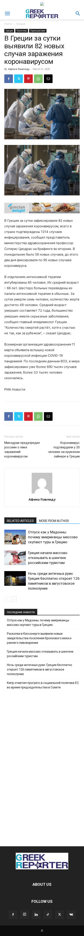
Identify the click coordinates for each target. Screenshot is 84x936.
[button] (7, 13)
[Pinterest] (28, 78)
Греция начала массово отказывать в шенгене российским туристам (47, 558)
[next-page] (14, 599)
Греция (20, 24)
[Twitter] (18, 78)
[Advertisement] (42, 766)
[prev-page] (7, 599)
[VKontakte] (71, 914)
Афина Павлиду (19, 69)
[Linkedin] (36, 914)
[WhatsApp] (38, 78)
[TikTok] (48, 914)
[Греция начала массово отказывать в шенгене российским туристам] (15, 557)
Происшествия (37, 30)
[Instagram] (24, 914)
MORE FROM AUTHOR (54, 521)
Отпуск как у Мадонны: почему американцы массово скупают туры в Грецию (53, 537)
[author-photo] (42, 493)
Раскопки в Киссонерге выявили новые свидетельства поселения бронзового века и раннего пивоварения (39, 638)
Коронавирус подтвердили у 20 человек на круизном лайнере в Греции (64, 449)
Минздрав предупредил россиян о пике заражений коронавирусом (22, 449)
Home (8, 24)
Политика (22, 30)
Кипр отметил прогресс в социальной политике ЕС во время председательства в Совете (43, 685)
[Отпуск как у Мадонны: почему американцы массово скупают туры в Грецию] (15, 537)
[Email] (48, 78)
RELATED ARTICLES (20, 521)
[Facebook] (8, 78)
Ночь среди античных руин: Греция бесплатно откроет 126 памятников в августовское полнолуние (39, 669)
